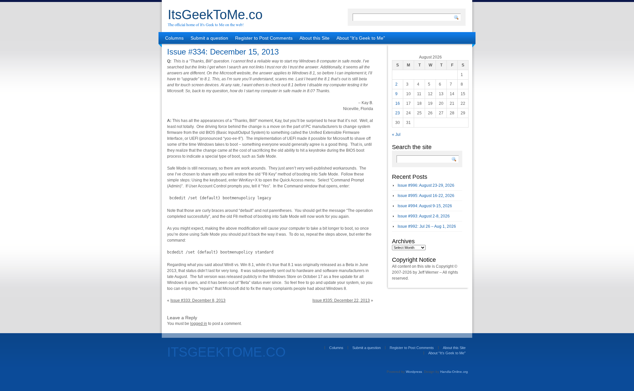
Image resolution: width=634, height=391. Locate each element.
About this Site (314, 38)
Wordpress (414, 371)
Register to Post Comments (264, 38)
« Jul (396, 134)
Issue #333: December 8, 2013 (198, 300)
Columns (174, 38)
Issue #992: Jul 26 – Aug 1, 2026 (427, 226)
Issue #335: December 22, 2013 (341, 300)
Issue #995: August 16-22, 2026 (426, 195)
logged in (198, 323)
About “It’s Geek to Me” (360, 38)
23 (397, 113)
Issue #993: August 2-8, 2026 (424, 216)
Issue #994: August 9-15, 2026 (425, 206)
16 (397, 103)
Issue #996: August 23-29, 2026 (426, 185)
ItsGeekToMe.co (215, 14)
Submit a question (209, 38)
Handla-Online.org (454, 371)
